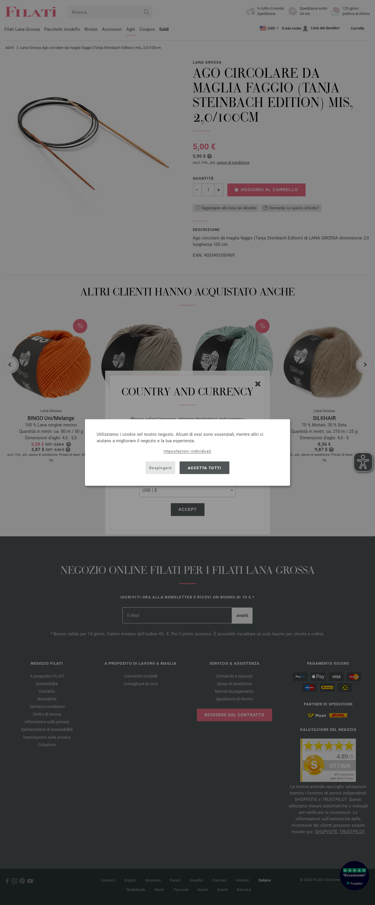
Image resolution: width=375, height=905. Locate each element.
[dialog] (187, 452)
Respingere (160, 467)
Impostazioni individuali (187, 451)
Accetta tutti (204, 467)
